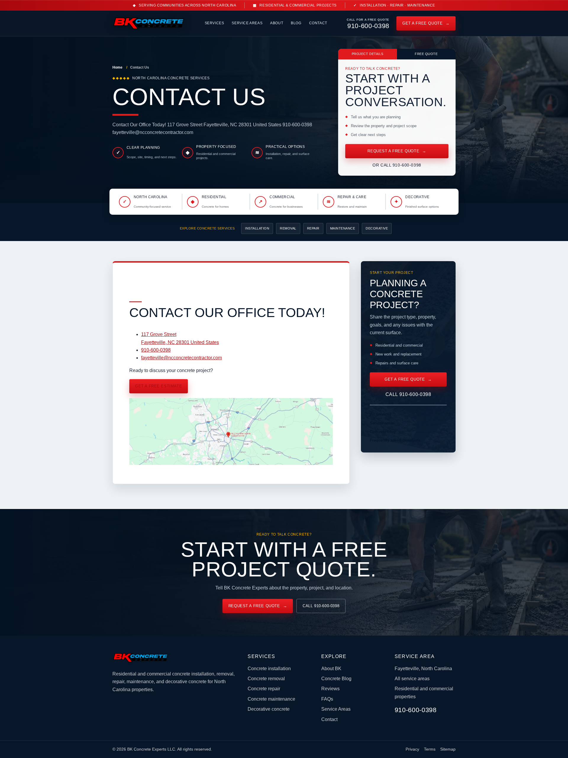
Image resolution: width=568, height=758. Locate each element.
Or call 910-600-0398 (396, 165)
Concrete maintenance (271, 699)
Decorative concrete (269, 709)
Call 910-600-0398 (408, 394)
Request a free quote (396, 151)
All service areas (412, 678)
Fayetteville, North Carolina (423, 668)
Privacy (412, 749)
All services (380, 414)
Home (117, 67)
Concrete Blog (336, 678)
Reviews (330, 688)
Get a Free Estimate (158, 386)
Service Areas (247, 23)
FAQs (327, 699)
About (276, 23)
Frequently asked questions (395, 440)
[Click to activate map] (231, 463)
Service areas (382, 423)
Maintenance (342, 228)
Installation (257, 228)
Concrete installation (269, 668)
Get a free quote (426, 23)
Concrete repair (264, 688)
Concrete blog (383, 431)
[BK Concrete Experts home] (148, 23)
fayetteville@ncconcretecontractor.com (181, 357)
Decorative (377, 228)
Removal (288, 228)
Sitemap (448, 749)
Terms (429, 749)
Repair (313, 228)
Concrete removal (266, 678)
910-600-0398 (156, 350)
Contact (318, 23)
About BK (331, 668)
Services (214, 23)
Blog (296, 23)
